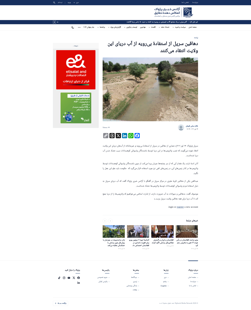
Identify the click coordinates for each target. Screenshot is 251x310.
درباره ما (195, 3)
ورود (69, 3)
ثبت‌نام (60, 3)
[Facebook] (78, 277)
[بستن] (57, 22)
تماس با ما (185, 3)
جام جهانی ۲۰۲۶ (89, 27)
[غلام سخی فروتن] (181, 127)
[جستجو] (54, 2)
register (180, 207)
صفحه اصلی (193, 27)
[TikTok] (59, 277)
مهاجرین (143, 27)
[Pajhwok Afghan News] (173, 12)
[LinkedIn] (78, 282)
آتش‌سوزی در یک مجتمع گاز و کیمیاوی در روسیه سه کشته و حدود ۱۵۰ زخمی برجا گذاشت (157, 22)
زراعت (196, 38)
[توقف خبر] (54, 22)
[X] (73, 277)
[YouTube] (68, 277)
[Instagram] (64, 277)
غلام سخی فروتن (192, 126)
